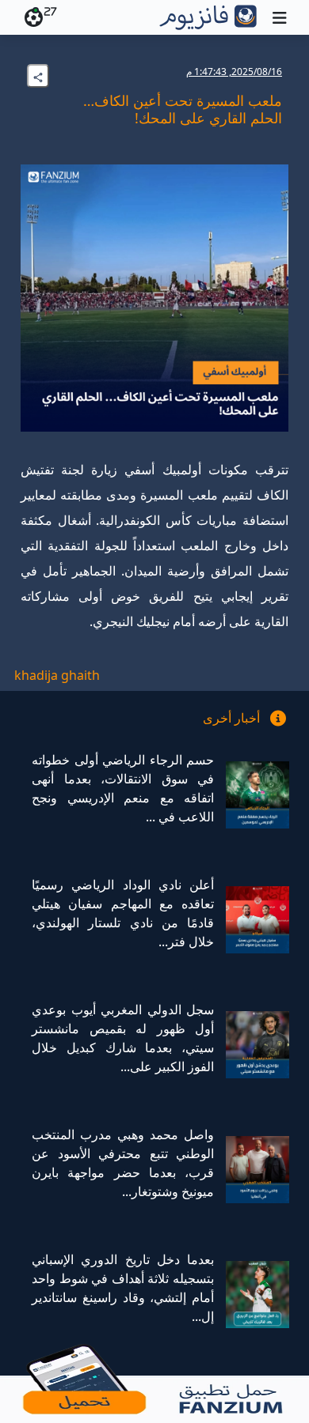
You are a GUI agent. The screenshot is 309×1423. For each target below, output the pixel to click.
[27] (31, 17)
